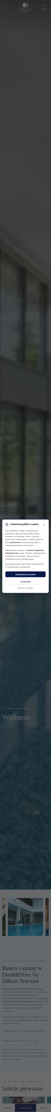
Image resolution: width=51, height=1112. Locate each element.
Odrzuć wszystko (25, 588)
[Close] (44, 525)
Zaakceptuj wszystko (25, 574)
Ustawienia (25, 581)
